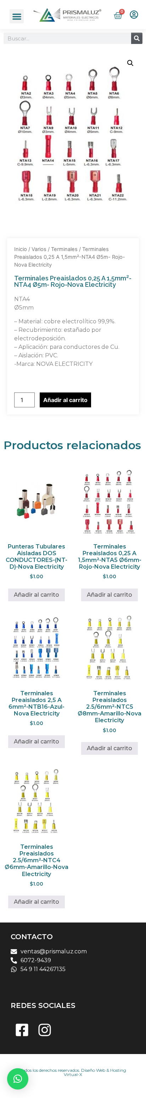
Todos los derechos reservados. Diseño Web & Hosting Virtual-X (73, 1072)
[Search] (136, 38)
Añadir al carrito (65, 399)
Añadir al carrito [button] (36, 594)
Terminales (64, 249)
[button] (17, 16)
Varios (39, 249)
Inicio (20, 249)
